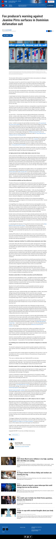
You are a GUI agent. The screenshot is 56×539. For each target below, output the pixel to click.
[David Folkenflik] (11, 445)
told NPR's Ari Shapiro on (23, 421)
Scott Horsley (19, 462)
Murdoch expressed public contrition (17, 390)
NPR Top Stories (15, 434)
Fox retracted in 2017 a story (23, 384)
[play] (3, 5)
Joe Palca (18, 489)
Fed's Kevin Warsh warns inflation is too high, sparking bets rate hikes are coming (35, 460)
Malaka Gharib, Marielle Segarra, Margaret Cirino (24, 514)
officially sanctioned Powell (35, 132)
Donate (51, 1)
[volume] (6, 5)
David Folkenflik (8, 30)
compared (36, 139)
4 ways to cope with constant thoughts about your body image (35, 511)
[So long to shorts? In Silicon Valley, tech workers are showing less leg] (8, 475)
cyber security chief (22, 171)
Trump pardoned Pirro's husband (19, 144)
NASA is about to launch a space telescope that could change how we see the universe (34, 486)
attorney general (12, 171)
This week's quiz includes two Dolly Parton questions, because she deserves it (34, 499)
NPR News (18, 457)
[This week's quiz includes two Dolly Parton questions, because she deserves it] (8, 500)
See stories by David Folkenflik (22, 446)
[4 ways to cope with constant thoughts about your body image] (8, 513)
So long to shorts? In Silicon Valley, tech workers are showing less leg (34, 474)
